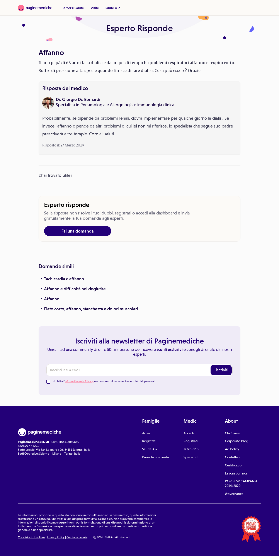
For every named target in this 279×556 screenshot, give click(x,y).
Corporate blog (236, 441)
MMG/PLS (191, 449)
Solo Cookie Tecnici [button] (26, 548)
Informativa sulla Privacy (79, 381)
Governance (234, 494)
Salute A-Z (112, 8)
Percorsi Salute (72, 8)
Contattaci (232, 457)
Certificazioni (234, 465)
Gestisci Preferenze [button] (73, 548)
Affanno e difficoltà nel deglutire (75, 288)
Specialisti (191, 457)
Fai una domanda (77, 231)
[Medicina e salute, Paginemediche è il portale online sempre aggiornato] (35, 8)
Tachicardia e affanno (64, 278)
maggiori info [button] (35, 535)
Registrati (149, 441)
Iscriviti (222, 369)
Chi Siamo (232, 433)
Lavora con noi (236, 473)
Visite (95, 8)
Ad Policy (232, 449)
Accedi (147, 433)
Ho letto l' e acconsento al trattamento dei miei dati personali (104, 381)
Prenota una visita (155, 457)
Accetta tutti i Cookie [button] (120, 548)
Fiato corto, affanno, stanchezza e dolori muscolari (91, 308)
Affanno (52, 298)
